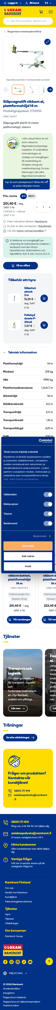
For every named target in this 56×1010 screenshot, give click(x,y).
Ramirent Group (14, 936)
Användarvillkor (11, 989)
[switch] (48, 504)
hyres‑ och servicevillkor (30, 231)
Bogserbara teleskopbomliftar (24, 31)
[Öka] (49, 207)
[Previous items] (6, 89)
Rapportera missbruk (14, 997)
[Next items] (50, 89)
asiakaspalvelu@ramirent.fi (30, 797)
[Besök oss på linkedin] (18, 962)
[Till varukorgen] (44, 298)
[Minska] (37, 207)
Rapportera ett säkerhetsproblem (21, 1002)
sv (46, 3)
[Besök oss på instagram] (11, 962)
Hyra (7, 914)
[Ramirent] (13, 12)
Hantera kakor (11, 1005)
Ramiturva (41, 221)
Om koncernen (15, 930)
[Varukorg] (41, 12)
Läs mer (22, 683)
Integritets (8, 993)
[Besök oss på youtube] (30, 962)
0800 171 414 (22, 791)
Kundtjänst (11, 897)
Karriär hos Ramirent (16, 892)
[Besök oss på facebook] (5, 962)
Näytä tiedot (39, 536)
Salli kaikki (28, 546)
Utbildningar (11, 923)
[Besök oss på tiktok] (24, 962)
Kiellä (28, 566)
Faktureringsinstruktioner (18, 901)
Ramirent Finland (17, 882)
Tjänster (11, 909)
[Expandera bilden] (47, 42)
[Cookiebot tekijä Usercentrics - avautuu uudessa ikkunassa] (39, 441)
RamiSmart (44, 226)
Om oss (9, 888)
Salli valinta (28, 556)
